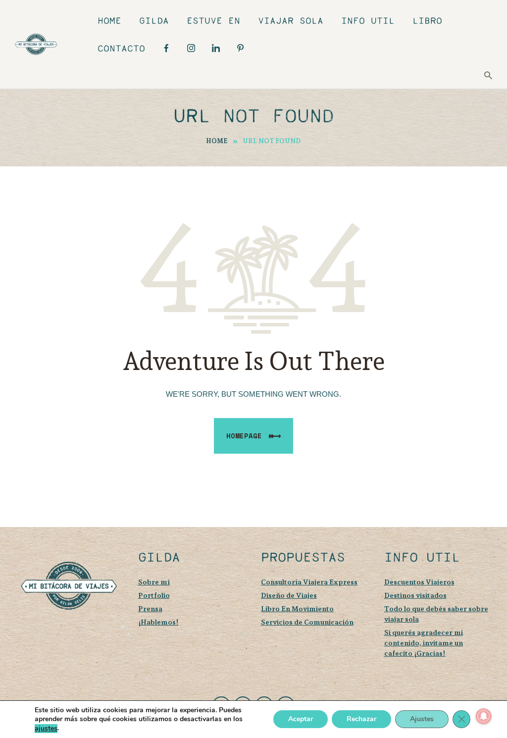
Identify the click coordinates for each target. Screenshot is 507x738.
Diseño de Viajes (289, 595)
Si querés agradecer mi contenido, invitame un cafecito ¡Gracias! (423, 642)
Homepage (244, 435)
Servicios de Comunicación (307, 622)
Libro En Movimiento (297, 608)
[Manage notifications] (484, 716)
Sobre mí (154, 582)
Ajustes (422, 719)
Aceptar (300, 719)
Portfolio (154, 595)
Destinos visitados (415, 595)
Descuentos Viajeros (419, 582)
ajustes (46, 728)
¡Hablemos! (158, 622)
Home (217, 141)
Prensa (150, 608)
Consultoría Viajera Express (309, 582)
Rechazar (361, 719)
